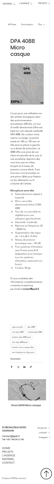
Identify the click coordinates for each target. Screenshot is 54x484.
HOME (6, 448)
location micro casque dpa (23, 347)
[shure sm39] (27, 389)
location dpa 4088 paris (21, 337)
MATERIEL (8, 459)
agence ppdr (17, 327)
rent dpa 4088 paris (20, 342)
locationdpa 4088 (35, 332)
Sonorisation (27, 24)
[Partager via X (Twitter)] (18, 367)
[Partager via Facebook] (11, 367)
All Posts (12, 24)
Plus (40, 24)
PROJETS (7, 451)
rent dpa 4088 (17, 332)
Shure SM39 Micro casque (26, 405)
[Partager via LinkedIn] (24, 367)
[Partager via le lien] (31, 367)
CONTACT (8, 462)
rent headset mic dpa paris (23, 352)
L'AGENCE (8, 455)
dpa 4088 (31, 327)
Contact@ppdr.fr (11, 436)
